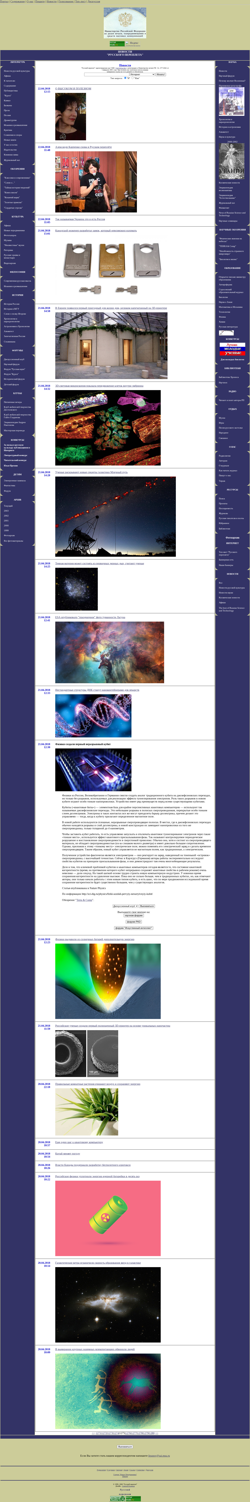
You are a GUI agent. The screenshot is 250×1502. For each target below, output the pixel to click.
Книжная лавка (11, 154)
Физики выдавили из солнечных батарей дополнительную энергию (94, 939)
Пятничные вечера (13, 402)
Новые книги (10, 140)
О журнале (224, 465)
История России (11, 304)
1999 (6, 530)
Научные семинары (228, 221)
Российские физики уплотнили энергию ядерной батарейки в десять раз (97, 1176)
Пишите (40, 1)
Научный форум (11, 364)
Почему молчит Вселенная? (232, 80)
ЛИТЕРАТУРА (17, 62)
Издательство (10, 149)
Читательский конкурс (15, 460)
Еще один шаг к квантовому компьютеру (79, 1142)
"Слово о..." (9, 182)
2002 (6, 515)
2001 (6, 520)
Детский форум (11, 384)
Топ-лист (80, 1)
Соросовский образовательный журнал (231, 290)
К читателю (9, 80)
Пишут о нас (225, 475)
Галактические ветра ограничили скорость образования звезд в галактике (98, 1262)
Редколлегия (224, 455)
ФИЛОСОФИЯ (17, 272)
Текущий (8, 506)
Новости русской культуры (17, 71)
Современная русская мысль (17, 281)
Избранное (224, 523)
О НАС (232, 447)
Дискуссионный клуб (14, 359)
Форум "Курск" (11, 374)
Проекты (223, 503)
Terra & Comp (84, 900)
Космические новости (229, 182)
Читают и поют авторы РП (231, 400)
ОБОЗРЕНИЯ (17, 169)
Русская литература (228, 326)
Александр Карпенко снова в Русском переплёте (83, 147)
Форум (7, 491)
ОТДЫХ (232, 409)
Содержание (17, 1)
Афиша (7, 76)
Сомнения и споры (13, 135)
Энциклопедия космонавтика (226, 189)
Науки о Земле (225, 302)
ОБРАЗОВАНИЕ (232, 268)
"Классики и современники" (17, 177)
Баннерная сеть (226, 559)
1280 (152, 1433)
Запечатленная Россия (14, 336)
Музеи (222, 418)
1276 (128, 1433)
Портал (4, 1)
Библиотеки (224, 528)
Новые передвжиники (14, 230)
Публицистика (11, 90)
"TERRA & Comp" (227, 246)
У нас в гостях (11, 145)
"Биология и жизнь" (228, 259)
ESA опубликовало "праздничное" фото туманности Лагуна (90, 617)
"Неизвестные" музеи (14, 245)
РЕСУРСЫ (232, 489)
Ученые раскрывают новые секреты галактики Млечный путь (91, 472)
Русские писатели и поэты (231, 518)
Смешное (223, 438)
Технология (224, 312)
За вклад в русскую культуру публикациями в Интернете (17, 448)
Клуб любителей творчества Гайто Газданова (17, 416)
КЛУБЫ (17, 393)
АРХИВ (17, 499)
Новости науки (226, 592)
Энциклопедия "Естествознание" (227, 196)
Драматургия (10, 120)
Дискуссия (94, 1)
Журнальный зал (12, 160)
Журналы (223, 513)
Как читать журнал (228, 470)
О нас (30, 1)
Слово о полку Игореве (15, 313)
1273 (110, 1433)
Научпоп (223, 382)
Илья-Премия (11, 465)
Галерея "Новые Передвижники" (125, 1475)
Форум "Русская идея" (14, 369)
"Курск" (7, 95)
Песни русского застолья (231, 427)
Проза (7, 110)
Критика (8, 130)
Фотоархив (9, 535)
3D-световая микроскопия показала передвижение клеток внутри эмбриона (99, 385)
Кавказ (7, 100)
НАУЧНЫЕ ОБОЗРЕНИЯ (232, 229)
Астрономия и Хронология (17, 326)
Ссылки (132, 1470)
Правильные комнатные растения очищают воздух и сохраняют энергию (97, 1084)
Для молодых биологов (232, 359)
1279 (146, 1433)
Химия (222, 321)
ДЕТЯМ (17, 474)
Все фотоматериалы (13, 541)
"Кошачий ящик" (12, 197)
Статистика (140, 1470)
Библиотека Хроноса (229, 377)
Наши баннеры (226, 565)
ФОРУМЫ (17, 350)
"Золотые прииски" (13, 202)
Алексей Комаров (128, 1486)
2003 (6, 510)
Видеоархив (10, 263)
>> (156, 1433)
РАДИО (232, 391)
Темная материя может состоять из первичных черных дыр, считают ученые (99, 563)
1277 (134, 1433)
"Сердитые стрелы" (13, 208)
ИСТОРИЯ (17, 295)
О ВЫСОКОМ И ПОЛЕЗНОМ (73, 88)
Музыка (8, 240)
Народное (223, 432)
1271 (98, 1433)
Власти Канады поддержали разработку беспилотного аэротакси (93, 1165)
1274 (116, 1433)
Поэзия (7, 115)
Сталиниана (9, 341)
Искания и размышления (15, 125)
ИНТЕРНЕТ (232, 543)
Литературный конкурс (15, 455)
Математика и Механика (231, 307)
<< (93, 1433)
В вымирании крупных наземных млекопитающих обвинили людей (95, 1349)
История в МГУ (11, 309)
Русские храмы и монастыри (12, 256)
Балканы (8, 105)
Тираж (222, 481)
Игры (221, 423)
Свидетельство (120, 68)
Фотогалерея (10, 235)
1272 (104, 1433)
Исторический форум (14, 379)
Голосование (66, 1)
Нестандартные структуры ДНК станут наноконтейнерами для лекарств (97, 690)
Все (220, 583)
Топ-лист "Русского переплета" (228, 553)
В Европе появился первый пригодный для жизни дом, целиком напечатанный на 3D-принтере (111, 308)
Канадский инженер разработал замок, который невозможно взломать (96, 230)
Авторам (223, 460)
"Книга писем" (11, 192)
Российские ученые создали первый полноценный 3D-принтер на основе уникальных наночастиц (112, 1025)
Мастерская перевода (14, 430)
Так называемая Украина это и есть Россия (80, 219)
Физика (222, 317)
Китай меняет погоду (67, 1153)
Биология (223, 297)
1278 (140, 1433)
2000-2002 (232, 141)
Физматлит (224, 208)
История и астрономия (230, 127)
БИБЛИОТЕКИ (232, 368)
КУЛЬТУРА (17, 216)
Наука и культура (227, 137)
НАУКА (232, 62)
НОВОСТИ (232, 574)
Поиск (222, 498)
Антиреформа (225, 284)
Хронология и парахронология (12, 320)
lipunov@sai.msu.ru (159, 1455)
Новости (52, 1)
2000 (6, 525)
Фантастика (9, 485)
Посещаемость (226, 508)
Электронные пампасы (15, 480)
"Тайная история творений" (17, 187)
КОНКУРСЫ (17, 440)
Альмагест (9, 331)
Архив (126, 1470)
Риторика (8, 250)
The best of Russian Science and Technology (232, 609)
